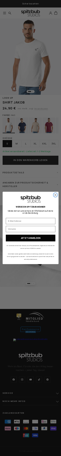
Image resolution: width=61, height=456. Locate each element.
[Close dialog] (55, 195)
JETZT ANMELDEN (30, 238)
